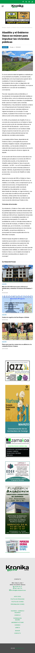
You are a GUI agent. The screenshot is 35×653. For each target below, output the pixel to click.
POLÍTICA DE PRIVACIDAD (17, 599)
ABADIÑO (17, 620)
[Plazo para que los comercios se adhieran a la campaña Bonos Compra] (17, 331)
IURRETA (17, 627)
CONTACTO (17, 633)
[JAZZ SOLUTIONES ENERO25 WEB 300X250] (17, 380)
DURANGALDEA (17, 618)
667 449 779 (18, 588)
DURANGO (17, 625)
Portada (4, 27)
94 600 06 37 (18, 586)
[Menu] (3, 6)
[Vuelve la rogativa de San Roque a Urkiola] (17, 304)
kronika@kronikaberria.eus (18, 590)
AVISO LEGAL (17, 596)
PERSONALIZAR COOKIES (17, 604)
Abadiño (5, 47)
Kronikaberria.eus (19, 648)
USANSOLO (17, 615)
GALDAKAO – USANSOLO (17, 611)
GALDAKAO (17, 612)
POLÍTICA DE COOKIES (17, 601)
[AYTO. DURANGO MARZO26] (17, 432)
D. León (12, 47)
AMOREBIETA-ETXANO (17, 622)
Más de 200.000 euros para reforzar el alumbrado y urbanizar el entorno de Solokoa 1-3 (17, 288)
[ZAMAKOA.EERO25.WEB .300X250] (17, 457)
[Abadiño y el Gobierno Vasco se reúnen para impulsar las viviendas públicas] (17, 61)
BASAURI (17, 630)
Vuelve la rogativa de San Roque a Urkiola (15, 317)
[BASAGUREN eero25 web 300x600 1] (17, 533)
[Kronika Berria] (17, 6)
